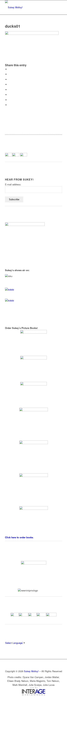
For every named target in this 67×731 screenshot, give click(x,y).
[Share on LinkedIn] (9, 84)
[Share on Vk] (9, 94)
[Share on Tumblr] (9, 89)
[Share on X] (9, 74)
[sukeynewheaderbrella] (28, 7)
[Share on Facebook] (9, 69)
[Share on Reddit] (9, 100)
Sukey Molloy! (31, 671)
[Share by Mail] (9, 105)
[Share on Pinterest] (9, 79)
